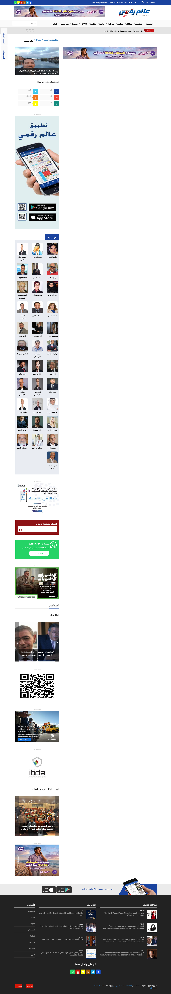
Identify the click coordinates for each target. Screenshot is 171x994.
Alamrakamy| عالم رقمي (122, 985)
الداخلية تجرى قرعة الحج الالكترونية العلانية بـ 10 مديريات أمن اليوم (61, 914)
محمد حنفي (37, 277)
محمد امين (22, 429)
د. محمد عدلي (37, 315)
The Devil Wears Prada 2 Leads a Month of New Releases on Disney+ (124, 914)
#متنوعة (32, 942)
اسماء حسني (52, 315)
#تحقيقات (31, 911)
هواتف (120, 23)
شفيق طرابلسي (22, 393)
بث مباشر (64, 23)
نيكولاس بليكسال (37, 393)
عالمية (101, 23)
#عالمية (32, 936)
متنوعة (93, 23)
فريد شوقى (37, 256)
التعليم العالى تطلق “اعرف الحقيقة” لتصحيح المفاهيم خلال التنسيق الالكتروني (62, 953)
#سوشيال (31, 929)
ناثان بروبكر (37, 373)
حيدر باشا (52, 391)
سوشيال (110, 23)
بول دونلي (37, 412)
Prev (17, 642)
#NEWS (32, 948)
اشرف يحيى (22, 412)
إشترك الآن (39, 553)
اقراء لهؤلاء (51, 237)
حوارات (74, 23)
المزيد (55, 23)
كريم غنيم (22, 335)
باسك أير (22, 373)
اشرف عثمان (37, 335)
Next (57, 642)
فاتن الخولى (52, 256)
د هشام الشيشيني (37, 355)
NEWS (84, 23)
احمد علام (52, 373)
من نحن (19, 985)
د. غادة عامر (52, 294)
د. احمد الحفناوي (22, 316)
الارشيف (4, 54)
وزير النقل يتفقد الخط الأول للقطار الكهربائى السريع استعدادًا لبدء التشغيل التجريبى (61, 927)
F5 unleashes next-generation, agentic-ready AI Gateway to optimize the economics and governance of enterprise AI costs (122, 954)
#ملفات (32, 917)
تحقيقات (138, 23)
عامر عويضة (37, 429)
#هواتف (32, 923)
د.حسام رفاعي (22, 447)
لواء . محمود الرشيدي (22, 296)
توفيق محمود (52, 353)
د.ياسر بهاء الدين (22, 258)
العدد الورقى (4, 38)
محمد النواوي (22, 277)
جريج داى (52, 447)
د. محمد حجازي (52, 335)
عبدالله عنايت (52, 412)
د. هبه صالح (37, 294)
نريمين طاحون (52, 429)
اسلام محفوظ (22, 353)
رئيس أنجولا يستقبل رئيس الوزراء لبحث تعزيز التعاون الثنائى (61, 939)
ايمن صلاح (52, 277)
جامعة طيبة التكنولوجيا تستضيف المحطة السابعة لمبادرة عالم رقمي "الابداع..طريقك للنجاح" (37, 828)
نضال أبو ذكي (37, 447)
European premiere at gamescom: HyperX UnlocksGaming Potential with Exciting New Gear (123, 927)
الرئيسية (149, 23)
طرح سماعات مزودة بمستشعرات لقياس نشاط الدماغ (123, 31)
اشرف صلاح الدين (52, 467)
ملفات (129, 23)
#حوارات (32, 954)
